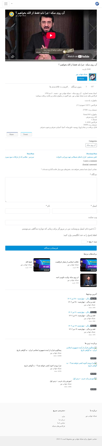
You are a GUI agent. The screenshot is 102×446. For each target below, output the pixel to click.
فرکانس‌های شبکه (58, 426)
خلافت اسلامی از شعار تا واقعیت (67, 262)
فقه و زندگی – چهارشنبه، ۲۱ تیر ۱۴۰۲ (82, 316)
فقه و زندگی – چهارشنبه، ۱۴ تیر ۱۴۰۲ (82, 329)
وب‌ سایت (92, 217)
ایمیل (94, 206)
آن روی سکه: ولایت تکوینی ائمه (67, 277)
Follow (81, 78)
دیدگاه (93, 174)
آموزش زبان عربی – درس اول (60, 381)
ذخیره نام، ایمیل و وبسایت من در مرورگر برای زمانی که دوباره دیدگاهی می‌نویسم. (58, 229)
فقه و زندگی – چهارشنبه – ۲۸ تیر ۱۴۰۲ (81, 302)
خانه (63, 417)
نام (48, 206)
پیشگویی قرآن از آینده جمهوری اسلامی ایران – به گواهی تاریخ (39, 350)
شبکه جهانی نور (81, 74)
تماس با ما (61, 423)
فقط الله (29, 262)
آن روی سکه (91, 145)
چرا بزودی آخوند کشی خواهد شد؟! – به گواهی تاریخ (42, 366)
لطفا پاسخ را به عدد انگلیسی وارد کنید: (80, 235)
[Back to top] (7, 431)
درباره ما (62, 420)
